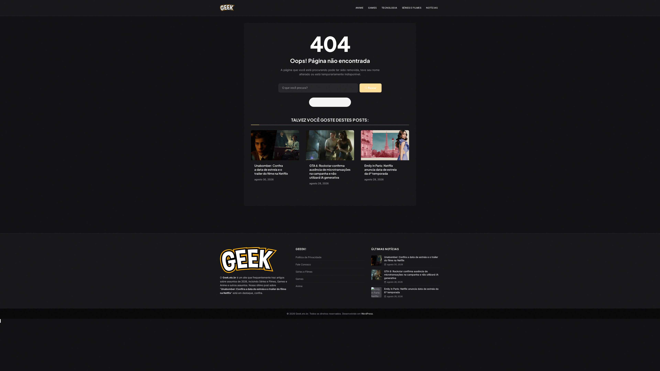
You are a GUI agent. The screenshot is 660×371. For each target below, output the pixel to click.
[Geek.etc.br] (227, 9)
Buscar (371, 87)
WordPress (367, 313)
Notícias (432, 7)
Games (372, 7)
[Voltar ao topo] (0, 321)
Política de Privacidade (308, 257)
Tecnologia (389, 7)
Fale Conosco (303, 264)
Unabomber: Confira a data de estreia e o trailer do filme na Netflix (271, 169)
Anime (360, 7)
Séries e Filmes (411, 7)
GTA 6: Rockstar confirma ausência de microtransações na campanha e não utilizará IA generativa (329, 171)
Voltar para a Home (331, 102)
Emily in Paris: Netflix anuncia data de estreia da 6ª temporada (380, 169)
